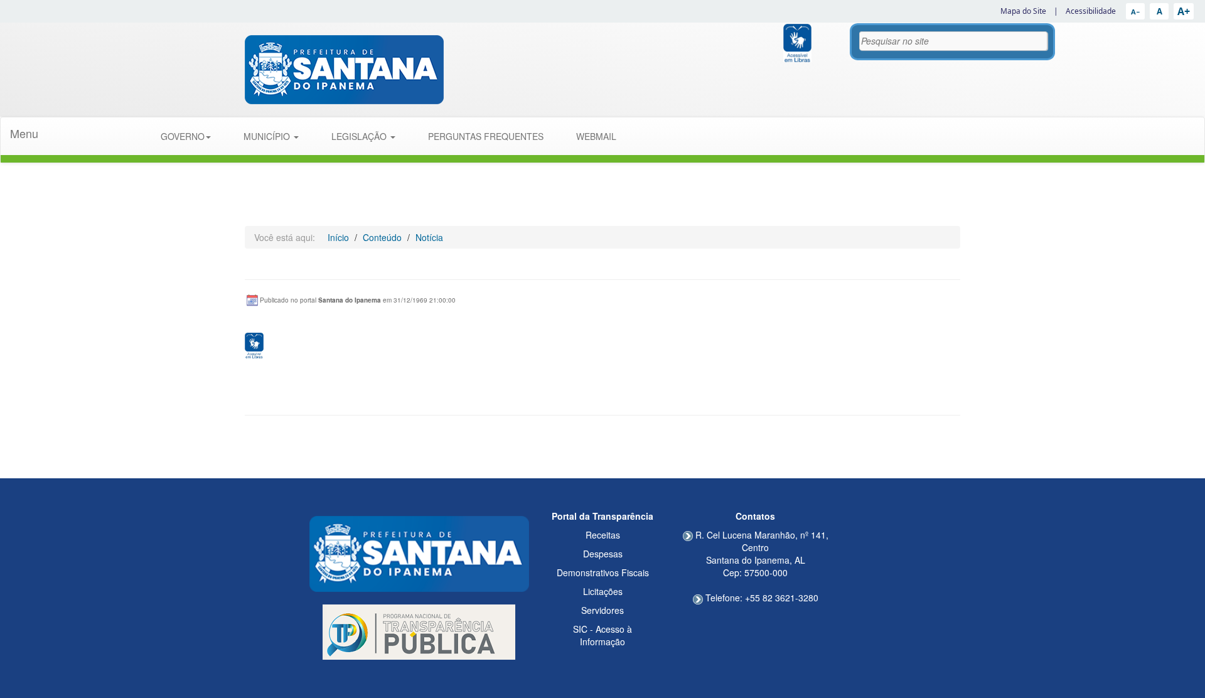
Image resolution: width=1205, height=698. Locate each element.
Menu (24, 133)
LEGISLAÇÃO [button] (360, 136)
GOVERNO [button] (183, 136)
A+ (1183, 11)
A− (1135, 11)
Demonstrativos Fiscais (603, 572)
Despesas (603, 553)
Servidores (602, 610)
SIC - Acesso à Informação (602, 635)
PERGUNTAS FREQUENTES (486, 136)
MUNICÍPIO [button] (268, 136)
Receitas (603, 535)
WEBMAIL (596, 136)
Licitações (603, 591)
